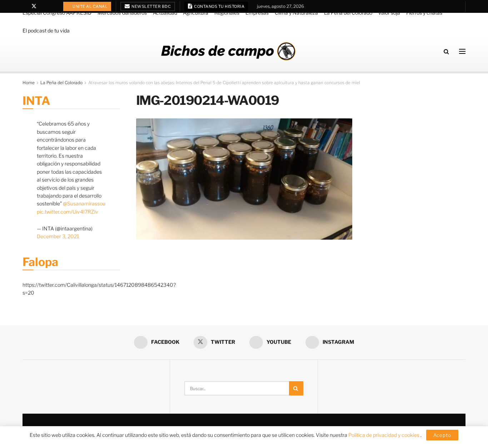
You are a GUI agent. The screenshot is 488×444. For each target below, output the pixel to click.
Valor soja (389, 13)
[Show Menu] (462, 51)
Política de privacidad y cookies (384, 435)
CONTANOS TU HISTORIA (219, 6)
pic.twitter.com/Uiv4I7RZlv (67, 212)
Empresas (257, 13)
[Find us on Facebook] (24, 6)
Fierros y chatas (424, 13)
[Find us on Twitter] (33, 6)
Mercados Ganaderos (122, 13)
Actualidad (165, 13)
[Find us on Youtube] (43, 6)
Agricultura (195, 13)
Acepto (442, 435)
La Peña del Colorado (348, 13)
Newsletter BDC (151, 6)
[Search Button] (446, 51)
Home (29, 82)
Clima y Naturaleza (296, 13)
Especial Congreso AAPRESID (57, 13)
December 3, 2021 (58, 236)
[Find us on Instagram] (52, 6)
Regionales (226, 13)
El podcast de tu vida (46, 30)
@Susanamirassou (84, 203)
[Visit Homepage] (228, 51)
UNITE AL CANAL (90, 6)
